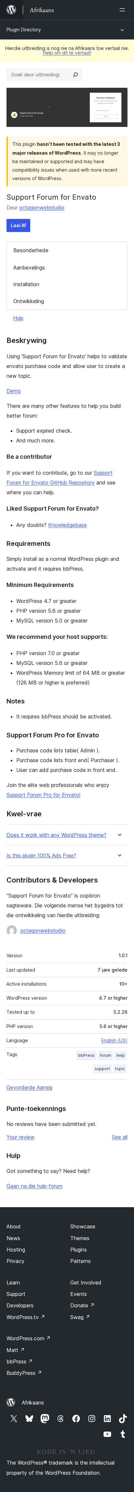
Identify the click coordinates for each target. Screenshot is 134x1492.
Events (78, 1294)
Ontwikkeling (28, 301)
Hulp (18, 318)
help (120, 1055)
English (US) (114, 1040)
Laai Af (18, 225)
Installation (26, 284)
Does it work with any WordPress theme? (56, 835)
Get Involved (85, 1282)
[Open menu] (123, 10)
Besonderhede (30, 250)
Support (16, 1294)
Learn (13, 1282)
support (102, 1068)
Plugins (78, 1249)
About (14, 1226)
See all (119, 1137)
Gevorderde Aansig (29, 1087)
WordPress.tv (26, 1317)
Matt (16, 1350)
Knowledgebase (67, 525)
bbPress (86, 1055)
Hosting (16, 1249)
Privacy (15, 1261)
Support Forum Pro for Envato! (43, 795)
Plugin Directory (24, 29)
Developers (20, 1305)
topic (120, 1068)
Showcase (82, 1226)
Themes (79, 1238)
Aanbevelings (29, 267)
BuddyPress (24, 1373)
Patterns (80, 1261)
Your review (20, 1137)
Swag (80, 1317)
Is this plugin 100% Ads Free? (41, 856)
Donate (82, 1305)
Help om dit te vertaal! (67, 52)
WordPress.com (29, 1338)
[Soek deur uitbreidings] (75, 74)
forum (105, 1055)
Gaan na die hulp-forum (34, 1186)
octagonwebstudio (41, 207)
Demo (14, 391)
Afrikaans (33, 1402)
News (13, 1238)
